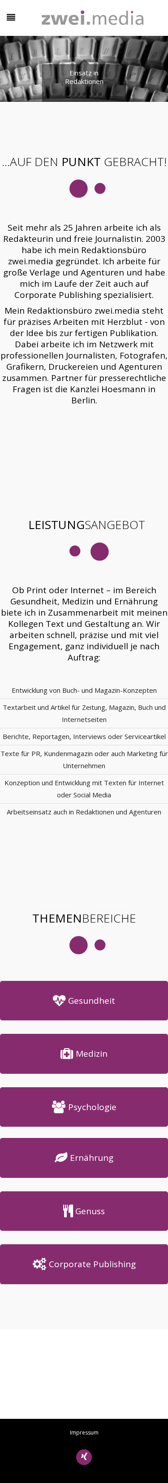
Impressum (84, 1432)
